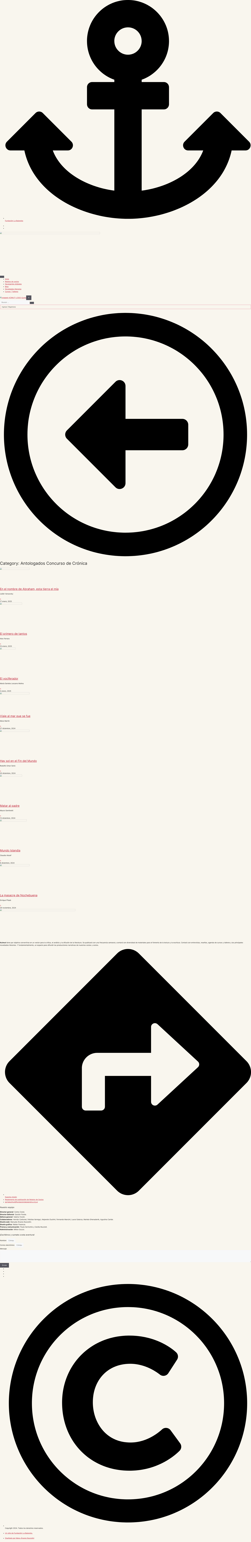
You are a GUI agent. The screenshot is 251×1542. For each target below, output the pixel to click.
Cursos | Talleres (11, 292)
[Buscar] (32, 303)
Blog (6, 287)
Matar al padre (10, 805)
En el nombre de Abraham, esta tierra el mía (29, 589)
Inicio (7, 279)
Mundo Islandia (10, 850)
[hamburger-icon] (2, 277)
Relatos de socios (12, 282)
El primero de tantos (13, 633)
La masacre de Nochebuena (18, 895)
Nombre (3, 1240)
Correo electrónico (7, 1245)
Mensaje (3, 1249)
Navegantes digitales (13, 284)
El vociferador (9, 678)
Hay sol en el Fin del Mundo (18, 761)
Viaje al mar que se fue (15, 716)
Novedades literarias (13, 289)
